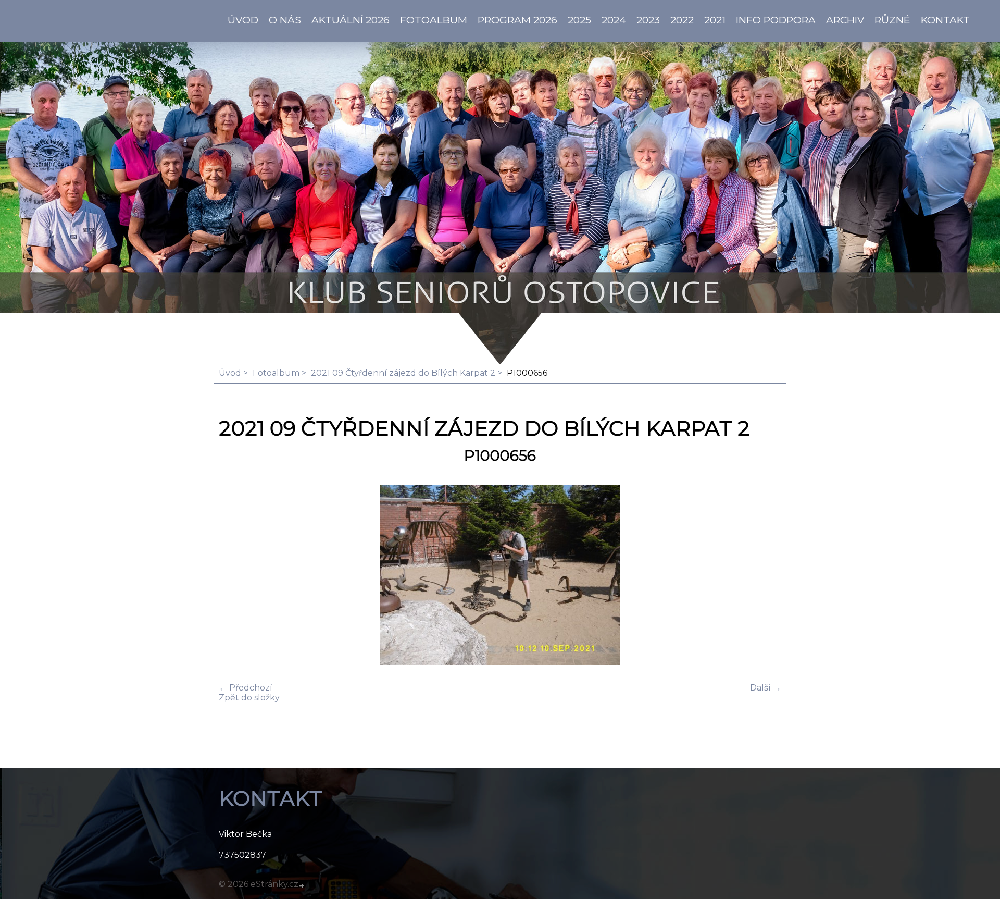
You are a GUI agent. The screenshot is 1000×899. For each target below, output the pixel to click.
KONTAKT (945, 20)
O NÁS (285, 20)
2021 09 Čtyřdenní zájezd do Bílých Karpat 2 (403, 373)
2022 (682, 20)
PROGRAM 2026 (517, 20)
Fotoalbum (433, 20)
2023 (648, 20)
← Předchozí (245, 688)
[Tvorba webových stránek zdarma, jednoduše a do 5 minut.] (302, 885)
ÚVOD (243, 20)
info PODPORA (776, 20)
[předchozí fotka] (235, 576)
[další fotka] (764, 576)
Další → (765, 688)
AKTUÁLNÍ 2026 (350, 20)
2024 (614, 20)
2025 (579, 20)
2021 (715, 20)
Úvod (230, 373)
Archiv (845, 20)
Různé (892, 20)
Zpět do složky (249, 698)
